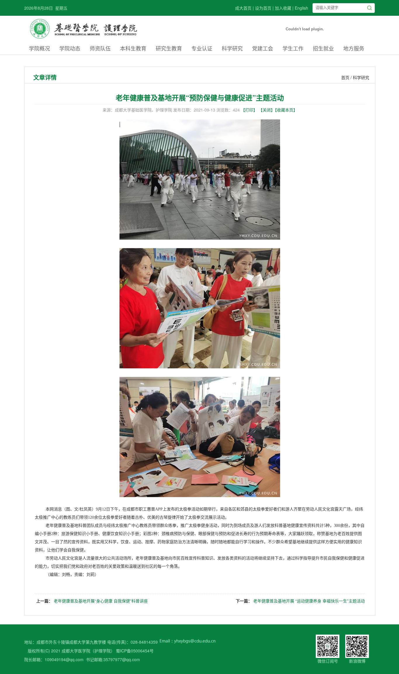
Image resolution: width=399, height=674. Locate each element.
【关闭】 (267, 110)
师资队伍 (100, 48)
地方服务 (353, 48)
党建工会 (262, 48)
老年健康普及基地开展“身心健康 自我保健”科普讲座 (101, 601)
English (301, 8)
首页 (345, 77)
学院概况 (39, 48)
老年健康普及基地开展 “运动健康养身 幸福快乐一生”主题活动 (309, 601)
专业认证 (201, 48)
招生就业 (323, 48)
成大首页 (243, 8)
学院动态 (69, 48)
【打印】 (249, 110)
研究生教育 (169, 48)
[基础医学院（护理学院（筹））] (91, 40)
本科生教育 (133, 48)
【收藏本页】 (286, 110)
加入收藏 (283, 8)
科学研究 (232, 48)
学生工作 (292, 48)
